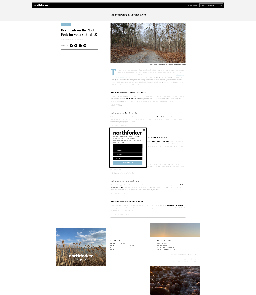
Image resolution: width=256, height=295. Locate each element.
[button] (127, 139)
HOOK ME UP (127, 163)
